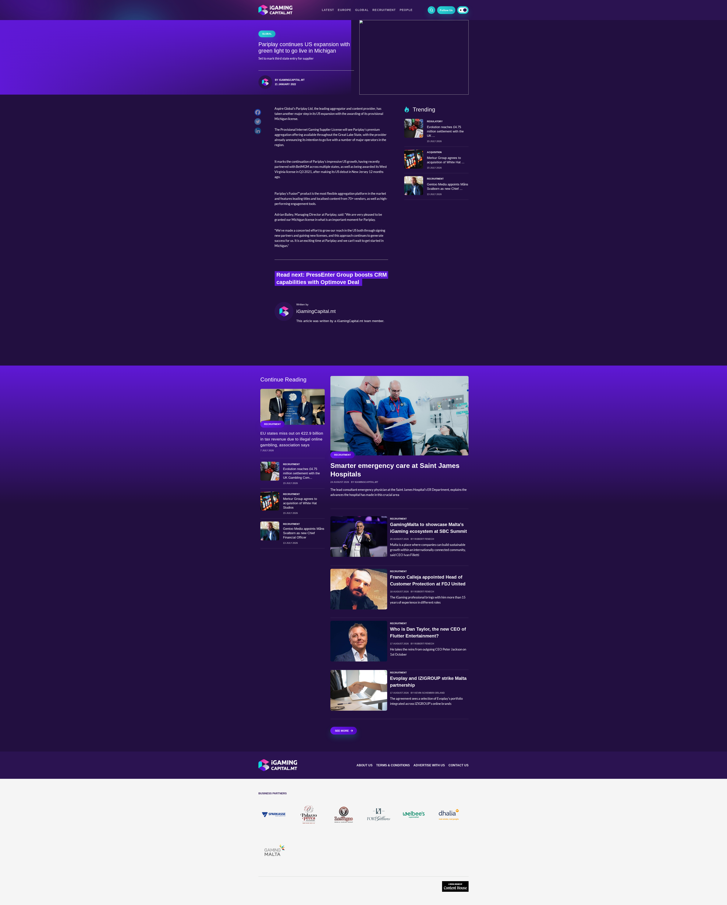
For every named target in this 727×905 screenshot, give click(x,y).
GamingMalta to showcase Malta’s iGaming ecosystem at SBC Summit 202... (428, 531)
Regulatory (435, 121)
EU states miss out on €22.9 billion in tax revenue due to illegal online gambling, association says (291, 439)
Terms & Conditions (393, 765)
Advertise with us (429, 765)
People (406, 10)
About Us (364, 765)
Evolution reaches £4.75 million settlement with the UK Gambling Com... (301, 473)
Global (362, 10)
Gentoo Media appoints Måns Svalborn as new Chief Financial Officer (303, 533)
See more (342, 730)
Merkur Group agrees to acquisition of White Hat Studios (300, 503)
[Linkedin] (258, 132)
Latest (328, 10)
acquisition (434, 152)
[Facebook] (258, 113)
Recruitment (384, 10)
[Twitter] (258, 122)
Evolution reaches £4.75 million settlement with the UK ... (445, 131)
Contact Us (459, 765)
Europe (344, 10)
